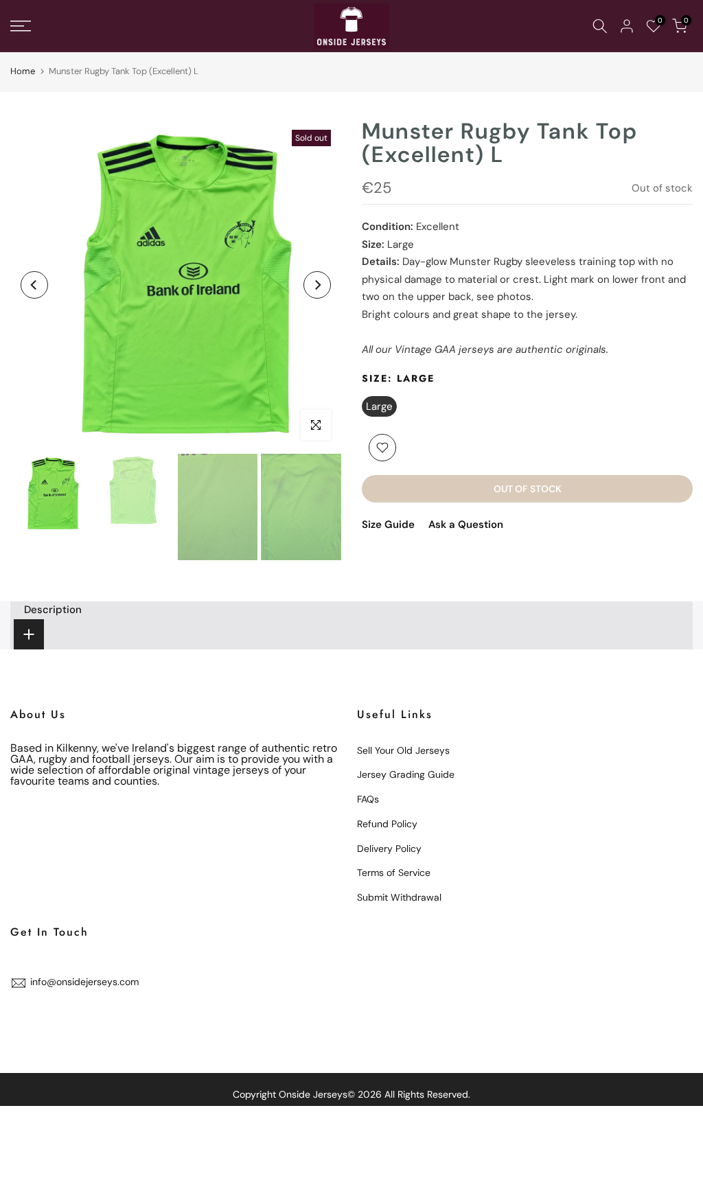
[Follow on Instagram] (68, 1013)
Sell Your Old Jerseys (403, 750)
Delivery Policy (389, 848)
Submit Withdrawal (399, 897)
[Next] (317, 285)
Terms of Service (393, 872)
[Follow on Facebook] (16, 1013)
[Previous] (34, 285)
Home (22, 71)
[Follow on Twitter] (42, 1013)
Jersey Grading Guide (405, 774)
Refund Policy (387, 824)
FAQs (368, 799)
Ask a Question (465, 524)
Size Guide (388, 524)
